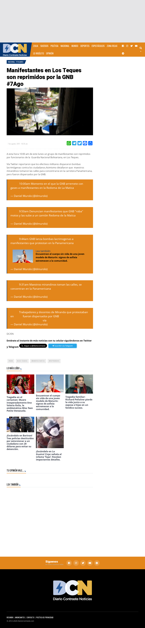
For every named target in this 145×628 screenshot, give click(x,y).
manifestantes (38, 361)
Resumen (10, 617)
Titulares (19, 62)
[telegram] (123, 53)
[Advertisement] (72, 21)
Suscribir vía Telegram (63, 345)
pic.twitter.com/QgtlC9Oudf (27, 292)
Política (54, 46)
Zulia (35, 46)
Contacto (30, 617)
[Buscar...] (142, 49)
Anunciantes (20, 617)
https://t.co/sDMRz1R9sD (26, 320)
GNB (11, 361)
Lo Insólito (38, 53)
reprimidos (54, 361)
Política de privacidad (44, 617)
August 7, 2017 (57, 196)
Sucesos (44, 46)
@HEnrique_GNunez (60, 320)
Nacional (65, 46)
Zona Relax (112, 46)
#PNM (18, 316)
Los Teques (22, 361)
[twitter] (131, 46)
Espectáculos (98, 46)
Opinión (50, 53)
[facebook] (123, 46)
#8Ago (14, 284)
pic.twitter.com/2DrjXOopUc (44, 219)
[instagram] (127, 46)
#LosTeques (82, 188)
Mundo (75, 46)
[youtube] (136, 46)
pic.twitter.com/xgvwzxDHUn (28, 192)
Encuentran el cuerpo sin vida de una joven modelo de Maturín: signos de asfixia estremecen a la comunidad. (60, 257)
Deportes (84, 46)
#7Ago (14, 184)
